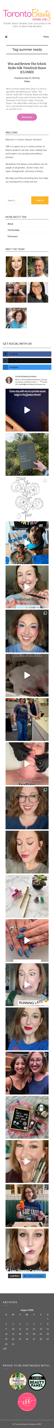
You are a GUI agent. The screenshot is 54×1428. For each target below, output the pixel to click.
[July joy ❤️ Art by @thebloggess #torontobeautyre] (27, 498)
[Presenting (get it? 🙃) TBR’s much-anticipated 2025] (27, 1117)
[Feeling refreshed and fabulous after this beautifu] (27, 940)
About (10, 224)
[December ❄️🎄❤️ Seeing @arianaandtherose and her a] (27, 1073)
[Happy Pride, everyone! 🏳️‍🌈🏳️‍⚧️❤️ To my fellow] (27, 631)
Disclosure (13, 236)
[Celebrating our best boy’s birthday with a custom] (27, 542)
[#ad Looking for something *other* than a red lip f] (27, 1161)
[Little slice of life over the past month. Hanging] (27, 1205)
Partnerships (14, 230)
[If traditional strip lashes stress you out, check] (27, 586)
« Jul (4, 1348)
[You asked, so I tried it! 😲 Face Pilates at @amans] (27, 763)
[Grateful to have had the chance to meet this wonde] (27, 719)
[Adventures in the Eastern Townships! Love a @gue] (27, 454)
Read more (27, 117)
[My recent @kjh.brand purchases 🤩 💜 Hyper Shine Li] (27, 896)
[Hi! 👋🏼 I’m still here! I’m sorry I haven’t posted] (27, 1028)
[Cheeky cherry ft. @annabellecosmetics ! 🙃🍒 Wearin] (27, 852)
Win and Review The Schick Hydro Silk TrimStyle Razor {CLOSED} (27, 68)
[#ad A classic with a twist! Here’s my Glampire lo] (27, 1249)
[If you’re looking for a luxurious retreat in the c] (27, 675)
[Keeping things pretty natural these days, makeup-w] (27, 807)
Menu (46, 36)
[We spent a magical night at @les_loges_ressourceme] (27, 410)
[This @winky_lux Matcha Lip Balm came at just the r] (27, 984)
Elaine (27, 81)
